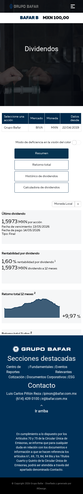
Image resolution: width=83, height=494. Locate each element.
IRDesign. (42, 488)
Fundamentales (41, 367)
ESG (71, 377)
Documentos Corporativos (46, 377)
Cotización (16, 377)
